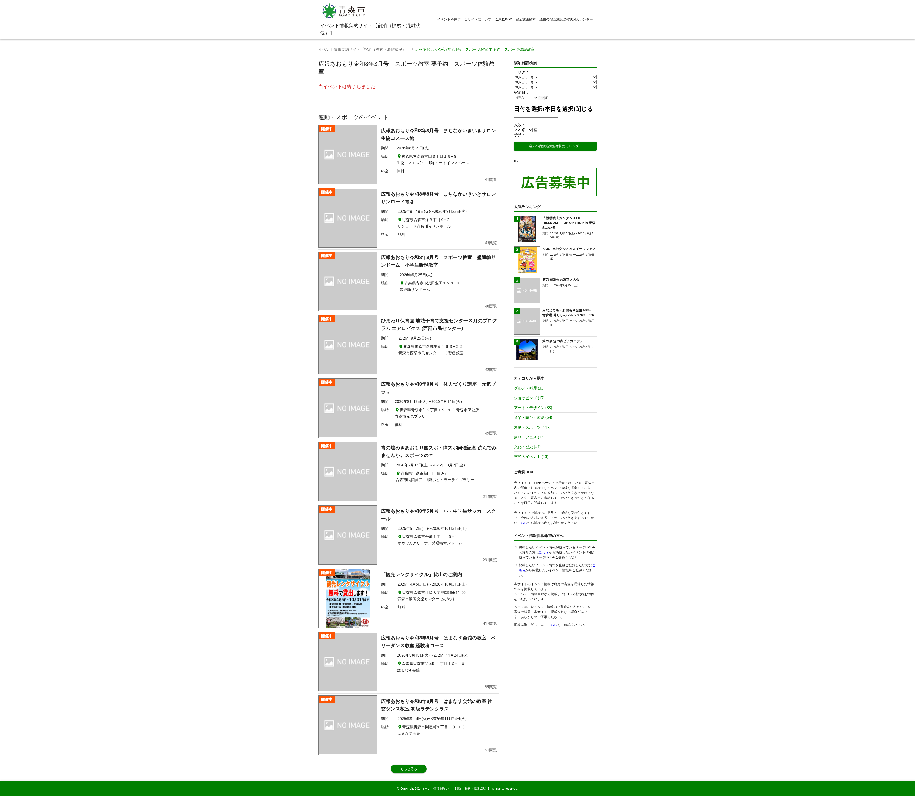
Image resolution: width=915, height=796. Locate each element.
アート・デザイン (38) (533, 407)
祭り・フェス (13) (529, 437)
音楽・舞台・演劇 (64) (533, 417)
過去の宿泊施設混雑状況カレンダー (555, 146)
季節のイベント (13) (531, 456)
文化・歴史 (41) (527, 446)
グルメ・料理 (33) (529, 388)
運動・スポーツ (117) (532, 427)
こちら (522, 522)
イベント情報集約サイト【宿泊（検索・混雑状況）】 (364, 49)
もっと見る (408, 768)
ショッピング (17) (529, 398)
